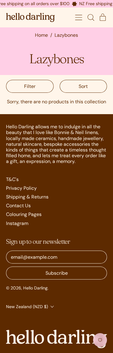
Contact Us (18, 205)
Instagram (17, 223)
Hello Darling (35, 288)
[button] (90, 17)
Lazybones (66, 35)
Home (41, 35)
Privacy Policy (21, 188)
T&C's (12, 179)
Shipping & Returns (27, 197)
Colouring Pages (24, 214)
